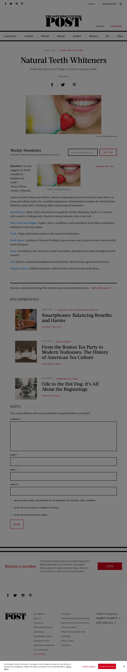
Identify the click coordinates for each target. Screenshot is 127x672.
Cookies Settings (88, 666)
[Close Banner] (124, 666)
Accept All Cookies (107, 666)
